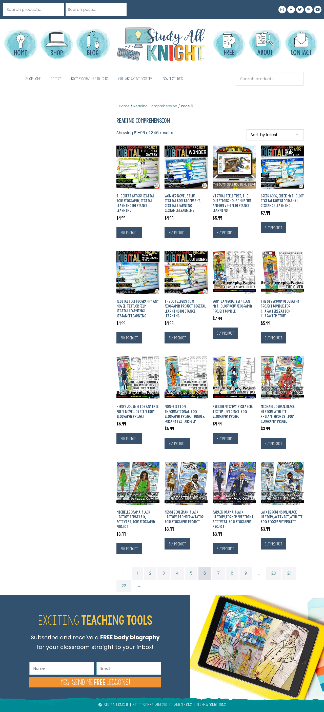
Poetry (56, 79)
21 (289, 573)
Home (124, 106)
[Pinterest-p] (309, 9)
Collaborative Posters (135, 79)
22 (124, 586)
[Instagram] (282, 9)
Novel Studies (173, 79)
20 (273, 573)
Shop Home (33, 79)
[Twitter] (300, 9)
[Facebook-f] (291, 9)
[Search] (120, 9)
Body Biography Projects (89, 79)
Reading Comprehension (155, 106)
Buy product (129, 232)
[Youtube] (317, 9)
